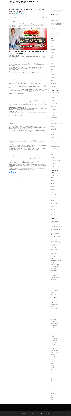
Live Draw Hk (53, 186)
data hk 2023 (55, 233)
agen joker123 (53, 222)
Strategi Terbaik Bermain (54, 325)
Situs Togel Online (53, 279)
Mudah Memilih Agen (54, 336)
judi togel (58, 238)
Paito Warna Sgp (53, 197)
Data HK (52, 233)
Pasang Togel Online (36, 178)
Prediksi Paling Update (54, 350)
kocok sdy (52, 208)
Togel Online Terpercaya (54, 281)
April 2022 (52, 77)
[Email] (13, 172)
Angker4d (52, 100)
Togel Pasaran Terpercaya (55, 284)
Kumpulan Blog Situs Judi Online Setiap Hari (23, 1)
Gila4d (52, 114)
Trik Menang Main (53, 344)
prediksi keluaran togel (54, 143)
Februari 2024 (53, 44)
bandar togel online (55, 229)
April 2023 (52, 58)
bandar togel (53, 228)
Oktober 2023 (53, 51)
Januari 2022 (53, 81)
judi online (53, 238)
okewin (52, 395)
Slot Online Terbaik (54, 292)
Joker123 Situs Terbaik (54, 323)
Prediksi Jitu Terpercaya (54, 354)
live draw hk (52, 241)
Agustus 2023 (53, 52)
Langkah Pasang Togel (54, 342)
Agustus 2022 (53, 71)
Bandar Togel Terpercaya (55, 277)
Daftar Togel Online (54, 315)
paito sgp (52, 200)
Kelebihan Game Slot (54, 310)
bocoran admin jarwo (54, 103)
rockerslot (52, 391)
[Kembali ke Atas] (67, 411)
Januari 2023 (53, 63)
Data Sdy (52, 181)
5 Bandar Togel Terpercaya (55, 92)
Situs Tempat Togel (54, 298)
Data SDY (58, 233)
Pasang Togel (29, 178)
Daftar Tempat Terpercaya (55, 304)
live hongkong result (54, 132)
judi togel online (53, 240)
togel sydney (38, 179)
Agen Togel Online (53, 98)
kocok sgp (52, 206)
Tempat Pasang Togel (54, 158)
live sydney (52, 134)
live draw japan (53, 214)
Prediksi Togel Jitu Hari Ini (55, 146)
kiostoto (20, 178)
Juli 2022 (52, 72)
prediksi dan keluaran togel (55, 141)
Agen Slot (52, 97)
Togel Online (53, 165)
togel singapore (33, 179)
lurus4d (52, 135)
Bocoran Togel (53, 358)
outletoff (24, 178)
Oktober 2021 (53, 86)
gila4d (52, 376)
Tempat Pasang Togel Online (16, 179)
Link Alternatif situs (54, 317)
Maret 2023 (52, 60)
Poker (52, 140)
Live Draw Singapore (54, 131)
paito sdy (52, 198)
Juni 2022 (52, 74)
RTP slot (52, 152)
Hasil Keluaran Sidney (54, 117)
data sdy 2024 (53, 212)
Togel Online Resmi (54, 288)
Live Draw (52, 126)
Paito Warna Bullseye (54, 191)
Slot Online (52, 155)
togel (52, 264)
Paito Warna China (53, 192)
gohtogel (52, 384)
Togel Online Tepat (54, 340)
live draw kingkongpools (54, 203)
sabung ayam (53, 154)
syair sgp (52, 397)
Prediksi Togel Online (54, 148)
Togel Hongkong (53, 163)
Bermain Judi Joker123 (54, 327)
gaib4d (52, 372)
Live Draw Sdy (53, 188)
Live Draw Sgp (53, 189)
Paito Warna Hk (53, 194)
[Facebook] (10, 172)
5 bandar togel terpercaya (54, 221)
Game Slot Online (53, 306)
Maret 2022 (52, 78)
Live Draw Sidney (53, 129)
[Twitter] (12, 172)
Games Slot (52, 112)
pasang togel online (54, 389)
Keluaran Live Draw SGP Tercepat (56, 123)
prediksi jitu (52, 250)
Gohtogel (52, 115)
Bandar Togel (53, 101)
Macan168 (52, 137)
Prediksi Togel (53, 356)
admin (24, 13)
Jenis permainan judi (54, 308)
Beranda (10, 4)
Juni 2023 (52, 55)
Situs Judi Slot (53, 300)
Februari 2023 (53, 61)
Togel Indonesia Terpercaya (55, 334)
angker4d (52, 365)
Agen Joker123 (53, 95)
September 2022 (53, 69)
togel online (54, 266)
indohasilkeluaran (13, 178)
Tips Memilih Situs (53, 319)
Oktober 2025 (53, 40)
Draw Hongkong (53, 109)
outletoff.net (54, 245)
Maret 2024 (52, 43)
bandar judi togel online (56, 226)
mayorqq (52, 244)
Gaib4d (52, 111)
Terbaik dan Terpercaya (54, 321)
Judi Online (52, 118)
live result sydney (58, 242)
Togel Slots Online (53, 286)
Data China (52, 177)
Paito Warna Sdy (53, 195)
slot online (53, 255)
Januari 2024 (53, 46)
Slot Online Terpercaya (54, 283)
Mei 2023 (52, 57)
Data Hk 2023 (53, 180)
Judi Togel (52, 121)
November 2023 (53, 49)
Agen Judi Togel (58, 222)
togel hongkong (26, 179)
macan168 (52, 386)
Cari (51, 8)
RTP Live (52, 151)
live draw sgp (53, 242)
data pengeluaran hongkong (55, 106)
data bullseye (52, 232)
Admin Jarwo (53, 94)
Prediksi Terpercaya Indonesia (55, 348)
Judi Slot (52, 120)
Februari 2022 (53, 80)
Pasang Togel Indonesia (54, 332)
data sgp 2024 (53, 209)
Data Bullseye (53, 175)
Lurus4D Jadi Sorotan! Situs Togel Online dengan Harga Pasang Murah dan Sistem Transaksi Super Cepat (56, 18)
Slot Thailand (53, 157)
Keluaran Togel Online (54, 352)
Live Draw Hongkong (54, 128)
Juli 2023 (52, 54)
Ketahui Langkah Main (54, 338)
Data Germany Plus (54, 178)
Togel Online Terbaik (54, 330)
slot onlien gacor (54, 253)
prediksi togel (57, 250)
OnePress (41, 413)
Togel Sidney (53, 166)
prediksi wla (52, 149)
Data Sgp (52, 183)
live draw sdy (56, 241)
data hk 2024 (53, 211)
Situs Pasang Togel (54, 302)
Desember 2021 (53, 83)
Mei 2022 (52, 75)
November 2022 (53, 66)
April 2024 (52, 41)
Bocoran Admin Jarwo (54, 294)
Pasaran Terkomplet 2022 (55, 290)
